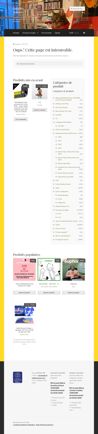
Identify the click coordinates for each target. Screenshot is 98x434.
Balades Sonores (18, 10)
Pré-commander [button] (21, 119)
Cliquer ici (29, 339)
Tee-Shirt (61, 126)
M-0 (59, 213)
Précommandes (46, 33)
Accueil (17, 44)
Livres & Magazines (62, 191)
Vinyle (58, 225)
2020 (59, 137)
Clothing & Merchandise (63, 122)
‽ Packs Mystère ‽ (61, 232)
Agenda (57, 33)
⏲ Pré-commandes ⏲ (63, 236)
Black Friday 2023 (64, 163)
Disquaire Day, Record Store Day (66, 133)
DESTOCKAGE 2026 (62, 129)
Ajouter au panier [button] (39, 110)
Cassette (58, 115)
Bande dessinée (63, 195)
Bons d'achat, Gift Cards (63, 111)
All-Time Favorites (62, 107)
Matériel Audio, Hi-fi (62, 206)
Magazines (61, 202)
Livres (60, 199)
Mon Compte (61, 8)
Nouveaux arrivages (29, 33)
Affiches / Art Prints (62, 104)
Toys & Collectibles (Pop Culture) (66, 221)
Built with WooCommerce (44, 425)
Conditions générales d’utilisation (24, 425)
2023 (59, 148)
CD (57, 118)
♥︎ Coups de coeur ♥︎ (62, 239)
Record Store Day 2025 (65, 173)
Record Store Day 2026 (65, 177)
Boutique (16, 33)
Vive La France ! (61, 228)
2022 (59, 144)
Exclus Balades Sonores (63, 184)
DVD (57, 180)
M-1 (59, 217)
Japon (57, 188)
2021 (59, 141)
